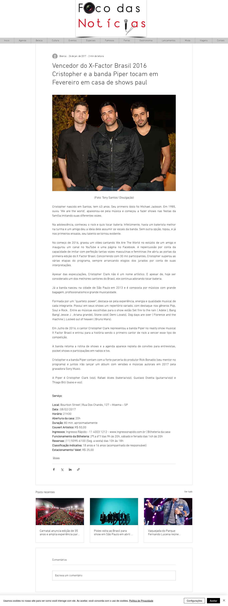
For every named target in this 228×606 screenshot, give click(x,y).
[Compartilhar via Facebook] (53, 469)
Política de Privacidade (141, 600)
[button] (55, 41)
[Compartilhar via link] (78, 469)
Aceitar (213, 600)
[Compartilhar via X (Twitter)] (62, 469)
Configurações (194, 600)
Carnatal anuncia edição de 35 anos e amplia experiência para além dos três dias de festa (59, 532)
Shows (56, 458)
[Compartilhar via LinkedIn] (70, 469)
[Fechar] (224, 600)
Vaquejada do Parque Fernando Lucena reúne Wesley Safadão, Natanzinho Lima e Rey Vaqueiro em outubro (166, 532)
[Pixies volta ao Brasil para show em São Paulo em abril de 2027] (114, 511)
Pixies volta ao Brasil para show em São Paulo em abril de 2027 (114, 532)
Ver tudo (188, 491)
